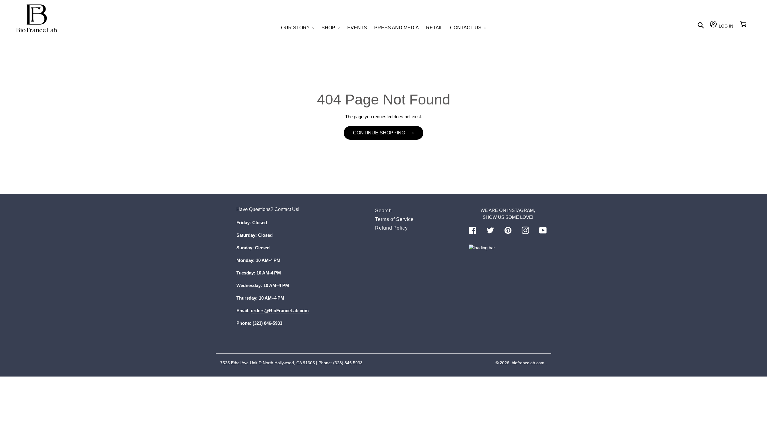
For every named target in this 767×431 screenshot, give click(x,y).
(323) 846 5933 (348, 362)
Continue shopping (379, 132)
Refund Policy (391, 227)
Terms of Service (394, 219)
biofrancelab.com (528, 362)
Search (383, 210)
